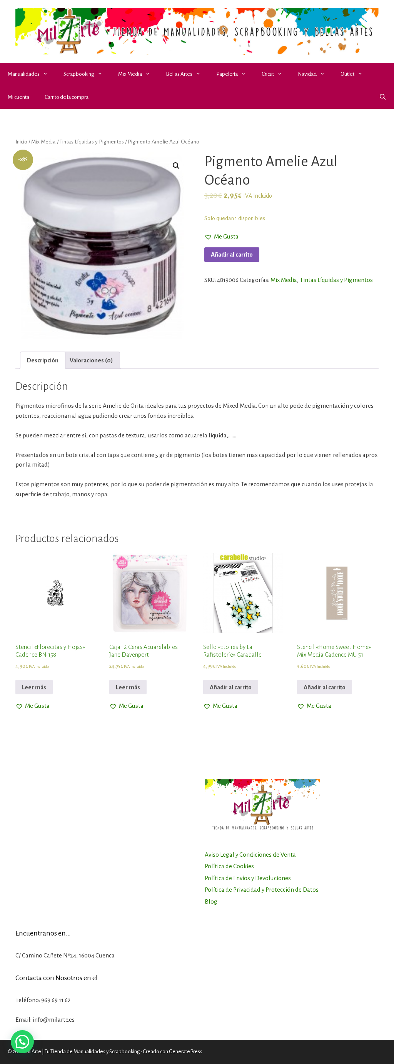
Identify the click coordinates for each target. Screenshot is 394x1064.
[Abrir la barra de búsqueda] (382, 97)
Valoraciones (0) (91, 360)
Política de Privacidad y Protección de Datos (262, 889)
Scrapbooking (78, 74)
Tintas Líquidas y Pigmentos (92, 141)
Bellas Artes (179, 74)
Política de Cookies (229, 866)
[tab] (42, 360)
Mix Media (130, 74)
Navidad (307, 74)
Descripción (42, 360)
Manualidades (24, 74)
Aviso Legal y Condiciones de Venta (250, 854)
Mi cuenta (18, 97)
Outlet (347, 74)
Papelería (227, 74)
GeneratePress (185, 1051)
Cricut (268, 74)
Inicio (21, 141)
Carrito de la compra (66, 97)
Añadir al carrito (232, 254)
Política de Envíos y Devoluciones (248, 878)
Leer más (34, 687)
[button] (48, 74)
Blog (211, 901)
